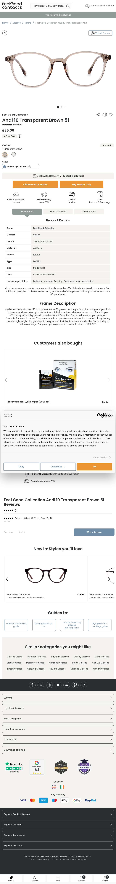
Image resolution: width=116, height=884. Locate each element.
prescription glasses (52, 324)
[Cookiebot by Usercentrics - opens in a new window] (99, 415)
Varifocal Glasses (58, 662)
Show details (100, 457)
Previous (8, 532)
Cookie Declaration (61, 859)
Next (21, 532)
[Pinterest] (75, 685)
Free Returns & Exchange (58, 14)
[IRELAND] (62, 787)
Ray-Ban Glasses (60, 656)
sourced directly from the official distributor (62, 288)
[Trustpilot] (14, 771)
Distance (38, 281)
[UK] (54, 787)
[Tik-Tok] (84, 685)
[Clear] (13, 155)
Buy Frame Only (81, 184)
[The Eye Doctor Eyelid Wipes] (58, 352)
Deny (21, 466)
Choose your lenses (35, 184)
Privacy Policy (43, 859)
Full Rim (37, 261)
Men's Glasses (79, 662)
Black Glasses (14, 662)
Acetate (37, 248)
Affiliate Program (79, 859)
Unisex (36, 234)
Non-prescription (84, 281)
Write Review (94, 532)
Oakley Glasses (82, 656)
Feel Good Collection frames (63, 315)
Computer (69, 281)
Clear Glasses (102, 656)
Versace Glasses (79, 668)
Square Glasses (58, 668)
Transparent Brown (43, 241)
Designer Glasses (35, 662)
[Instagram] (49, 685)
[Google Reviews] (36, 773)
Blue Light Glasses (36, 656)
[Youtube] (58, 685)
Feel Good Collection (44, 228)
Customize (56, 466)
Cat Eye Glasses (100, 662)
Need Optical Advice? (102, 5)
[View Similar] (105, 115)
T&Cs (32, 859)
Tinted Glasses (14, 668)
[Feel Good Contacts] (12, 6)
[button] (58, 107)
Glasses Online (14, 656)
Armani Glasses (101, 668)
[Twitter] (40, 685)
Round (36, 254)
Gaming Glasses (35, 668)
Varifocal (48, 281)
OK (95, 466)
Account (34, 880)
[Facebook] (32, 685)
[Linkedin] (66, 685)
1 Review (17, 125)
